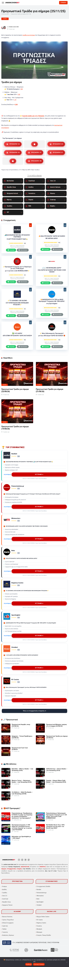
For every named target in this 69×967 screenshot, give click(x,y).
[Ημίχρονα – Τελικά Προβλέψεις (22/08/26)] (5, 744)
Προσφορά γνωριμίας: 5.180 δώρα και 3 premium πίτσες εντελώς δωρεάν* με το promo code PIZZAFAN (22, 827)
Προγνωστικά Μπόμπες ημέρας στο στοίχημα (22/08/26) (56, 725)
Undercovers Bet (14, 27)
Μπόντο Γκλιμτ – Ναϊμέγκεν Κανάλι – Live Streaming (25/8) (22, 781)
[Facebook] (19, 860)
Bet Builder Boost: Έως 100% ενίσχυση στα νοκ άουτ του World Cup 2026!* (55, 826)
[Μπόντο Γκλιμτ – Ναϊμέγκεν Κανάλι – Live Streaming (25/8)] (5, 788)
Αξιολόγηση (23, 250)
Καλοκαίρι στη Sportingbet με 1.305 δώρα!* (21, 837)
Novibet (39, 889)
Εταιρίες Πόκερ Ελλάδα (44, 935)
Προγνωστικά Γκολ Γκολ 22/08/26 (20, 748)
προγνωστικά (25, 866)
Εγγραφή (11, 250)
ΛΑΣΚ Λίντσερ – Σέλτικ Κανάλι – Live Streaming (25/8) (56, 769)
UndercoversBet (5, 14)
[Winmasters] (51, 264)
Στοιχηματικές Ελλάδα (43, 886)
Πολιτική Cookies (39, 964)
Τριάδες (5, 18)
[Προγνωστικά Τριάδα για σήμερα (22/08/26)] (17, 374)
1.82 (19, 94)
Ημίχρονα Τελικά (7, 905)
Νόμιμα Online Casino (43, 916)
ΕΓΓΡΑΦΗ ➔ (39, 474)
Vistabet (39, 905)
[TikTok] (28, 860)
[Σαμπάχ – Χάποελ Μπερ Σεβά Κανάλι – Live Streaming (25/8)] (40, 788)
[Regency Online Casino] (17, 297)
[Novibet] (17, 233)
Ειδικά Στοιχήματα (7, 923)
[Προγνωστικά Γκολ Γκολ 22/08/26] (5, 755)
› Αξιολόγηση (7, 474)
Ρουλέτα (39, 926)
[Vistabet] (17, 330)
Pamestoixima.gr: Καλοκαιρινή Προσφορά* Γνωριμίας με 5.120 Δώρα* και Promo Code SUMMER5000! (56, 815)
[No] (67, 962)
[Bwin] (51, 233)
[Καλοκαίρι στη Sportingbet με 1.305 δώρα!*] (5, 844)
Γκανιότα (5, 932)
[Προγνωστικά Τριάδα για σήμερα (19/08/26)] (17, 411)
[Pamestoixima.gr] (17, 264)
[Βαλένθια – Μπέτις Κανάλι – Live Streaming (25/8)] (5, 776)
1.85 (21, 89)
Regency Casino (41, 923)
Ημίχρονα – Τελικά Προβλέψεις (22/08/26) (22, 737)
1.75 (15, 100)
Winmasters (40, 896)
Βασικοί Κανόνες (7, 916)
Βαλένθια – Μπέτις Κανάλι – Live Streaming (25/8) (22, 769)
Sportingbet (40, 902)
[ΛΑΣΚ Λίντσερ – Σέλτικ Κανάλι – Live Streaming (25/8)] (40, 776)
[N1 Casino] (51, 330)
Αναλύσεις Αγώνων (8, 935)
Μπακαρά (39, 932)
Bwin (38, 899)
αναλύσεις (42, 866)
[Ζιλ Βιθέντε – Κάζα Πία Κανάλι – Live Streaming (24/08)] (5, 800)
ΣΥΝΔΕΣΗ (63, 2)
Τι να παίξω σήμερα (34, 175)
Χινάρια (4, 886)
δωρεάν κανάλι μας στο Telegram (33, 116)
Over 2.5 (4, 896)
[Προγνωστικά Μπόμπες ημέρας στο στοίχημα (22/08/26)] (40, 732)
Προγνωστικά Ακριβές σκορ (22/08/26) (21, 725)
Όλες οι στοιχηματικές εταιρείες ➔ (34, 711)
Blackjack (39, 929)
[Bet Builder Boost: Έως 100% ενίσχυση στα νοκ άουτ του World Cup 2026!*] (40, 832)
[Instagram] (22, 860)
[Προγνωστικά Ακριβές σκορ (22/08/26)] (5, 732)
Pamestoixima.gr (41, 892)
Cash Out (5, 926)
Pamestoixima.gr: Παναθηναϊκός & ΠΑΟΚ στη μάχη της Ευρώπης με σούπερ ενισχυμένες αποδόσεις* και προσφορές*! (22, 815)
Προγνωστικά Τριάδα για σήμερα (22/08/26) (57, 737)
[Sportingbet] (51, 297)
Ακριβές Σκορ (6, 902)
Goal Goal (5, 899)
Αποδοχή (28, 964)
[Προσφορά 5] (34, 152)
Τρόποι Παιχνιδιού (8, 920)
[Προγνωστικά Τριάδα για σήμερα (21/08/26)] (52, 374)
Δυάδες (4, 889)
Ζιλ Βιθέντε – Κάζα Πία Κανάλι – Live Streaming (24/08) (22, 793)
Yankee (4, 929)
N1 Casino (40, 920)
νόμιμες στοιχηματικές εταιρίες (11, 868)
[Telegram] (25, 860)
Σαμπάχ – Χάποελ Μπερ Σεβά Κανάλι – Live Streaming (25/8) (56, 781)
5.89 (16, 104)
